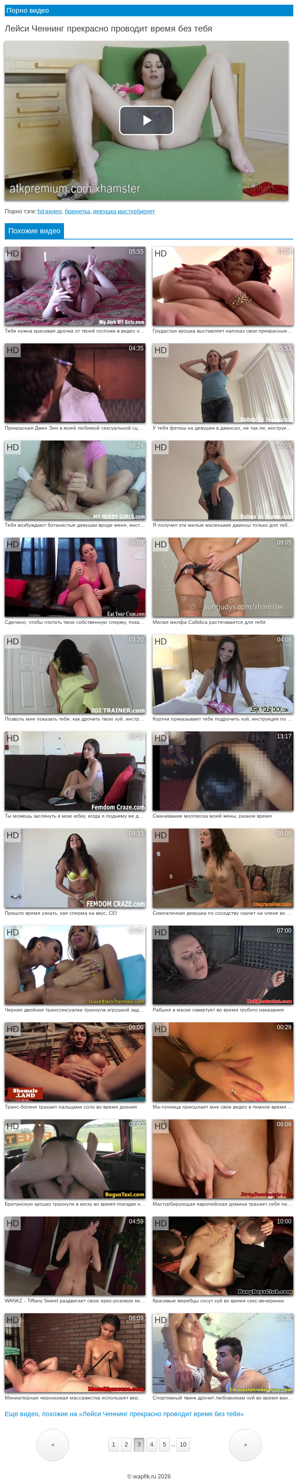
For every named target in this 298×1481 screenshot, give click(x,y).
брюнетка (77, 211)
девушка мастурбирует (124, 211)
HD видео (49, 211)
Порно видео (28, 10)
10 (183, 1445)
